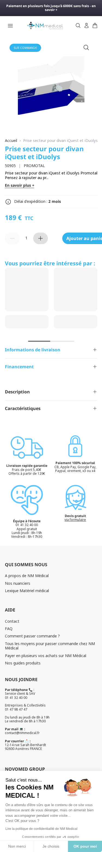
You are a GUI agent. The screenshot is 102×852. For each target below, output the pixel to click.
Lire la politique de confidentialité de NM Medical (41, 829)
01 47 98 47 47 (16, 709)
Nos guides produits (23, 663)
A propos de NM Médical (27, 575)
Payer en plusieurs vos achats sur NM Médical (45, 655)
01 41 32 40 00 (16, 697)
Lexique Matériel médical (27, 590)
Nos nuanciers (17, 583)
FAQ (9, 628)
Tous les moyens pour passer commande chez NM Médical (50, 646)
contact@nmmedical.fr (22, 733)
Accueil (11, 140)
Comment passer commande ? (32, 636)
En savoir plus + (19, 185)
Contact (12, 621)
